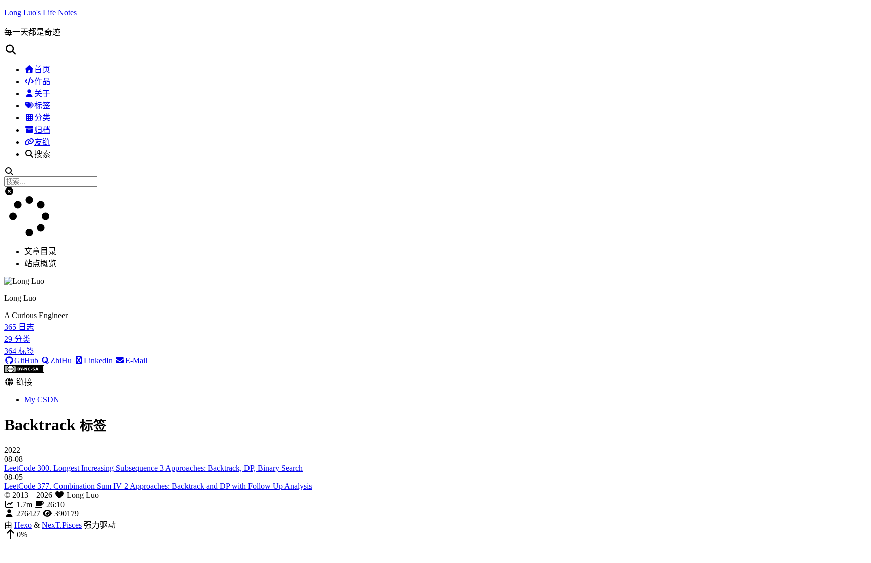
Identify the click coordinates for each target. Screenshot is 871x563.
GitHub (26, 360)
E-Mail (136, 360)
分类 (42, 117)
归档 (42, 130)
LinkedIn (98, 360)
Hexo (23, 525)
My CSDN (41, 399)
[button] (435, 49)
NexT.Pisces (62, 525)
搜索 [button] (42, 154)
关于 (42, 93)
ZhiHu (61, 360)
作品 (42, 81)
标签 (42, 105)
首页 (42, 69)
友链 (42, 142)
